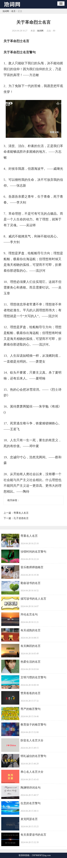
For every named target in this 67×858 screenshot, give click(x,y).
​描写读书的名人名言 (33, 598)
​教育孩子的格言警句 (33, 724)
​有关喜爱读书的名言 (33, 834)
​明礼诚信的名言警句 (33, 756)
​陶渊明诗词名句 (31, 787)
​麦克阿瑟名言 (29, 819)
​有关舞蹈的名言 (31, 646)
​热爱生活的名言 (31, 661)
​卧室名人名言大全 (32, 740)
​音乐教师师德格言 (32, 567)
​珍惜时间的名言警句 (33, 551)
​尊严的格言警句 (31, 709)
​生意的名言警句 (31, 803)
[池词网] (13, 7)
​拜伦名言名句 (29, 614)
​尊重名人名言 (21, 513)
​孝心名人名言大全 (32, 771)
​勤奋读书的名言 (31, 583)
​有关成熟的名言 (31, 630)
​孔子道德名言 (21, 518)
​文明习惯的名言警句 (33, 677)
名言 (13, 11)
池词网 (6, 11)
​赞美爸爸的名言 (31, 693)
